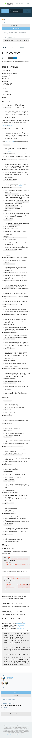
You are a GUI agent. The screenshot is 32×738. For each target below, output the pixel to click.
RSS (4, 19)
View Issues (16, 695)
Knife (14, 37)
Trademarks (8, 729)
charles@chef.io (20, 628)
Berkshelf (10, 37)
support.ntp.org (10, 125)
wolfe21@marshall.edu (20, 623)
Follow (16, 28)
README (4, 47)
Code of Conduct (6, 733)
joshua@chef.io (19, 622)
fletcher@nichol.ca (20, 625)
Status (22, 734)
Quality (20, 47)
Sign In (28, 3)
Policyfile (4, 37)
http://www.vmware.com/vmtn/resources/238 (13, 246)
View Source (16, 692)
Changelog (14, 47)
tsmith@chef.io (17, 626)
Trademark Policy (16, 734)
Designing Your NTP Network (18, 149)
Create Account (19, 3)
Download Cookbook (16, 714)
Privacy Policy (24, 733)
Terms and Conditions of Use (15, 733)
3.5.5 (15, 25)
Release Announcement (9, 141)
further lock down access (21, 185)
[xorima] (7, 683)
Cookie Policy (9, 734)
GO (27, 11)
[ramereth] (3, 683)
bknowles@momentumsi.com (21, 630)
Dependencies (9, 47)
